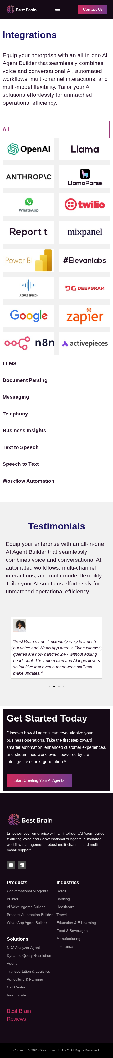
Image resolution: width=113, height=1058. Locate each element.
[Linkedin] (22, 865)
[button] (11, 648)
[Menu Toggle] (57, 9)
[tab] (56, 129)
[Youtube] (11, 865)
